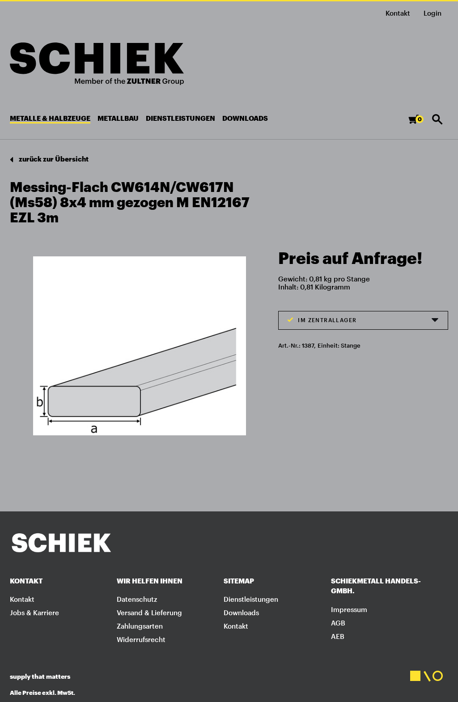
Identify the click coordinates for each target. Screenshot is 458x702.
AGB (338, 623)
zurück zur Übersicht (53, 159)
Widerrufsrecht (141, 639)
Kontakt (398, 13)
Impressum (349, 609)
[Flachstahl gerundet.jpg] (139, 345)
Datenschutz (137, 599)
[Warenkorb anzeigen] (418, 123)
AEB (337, 636)
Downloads (241, 612)
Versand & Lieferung (149, 612)
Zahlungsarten (140, 626)
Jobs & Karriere (34, 612)
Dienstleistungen (251, 599)
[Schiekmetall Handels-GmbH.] (97, 64)
